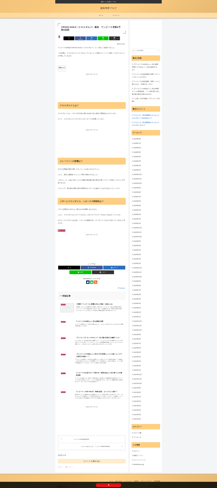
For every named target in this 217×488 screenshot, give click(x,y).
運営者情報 (157, 481)
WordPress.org (139, 464)
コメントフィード (140, 460)
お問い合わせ (118, 481)
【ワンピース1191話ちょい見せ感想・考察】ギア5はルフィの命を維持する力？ (146, 67)
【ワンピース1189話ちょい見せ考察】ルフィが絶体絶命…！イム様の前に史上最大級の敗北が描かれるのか (146, 91)
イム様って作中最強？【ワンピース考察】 (146, 100)
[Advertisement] (92, 87)
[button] (114, 38)
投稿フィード (138, 455)
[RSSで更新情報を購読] (95, 282)
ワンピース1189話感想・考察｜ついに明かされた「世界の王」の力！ (146, 83)
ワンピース (62, 230)
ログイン (137, 451)
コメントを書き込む (91, 461)
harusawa (145, 118)
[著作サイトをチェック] (88, 282)
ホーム (111, 481)
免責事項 (136, 481)
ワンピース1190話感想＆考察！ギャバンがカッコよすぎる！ (146, 75)
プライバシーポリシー (146, 481)
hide (63, 67)
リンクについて (128, 481)
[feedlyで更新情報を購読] (91, 282)
